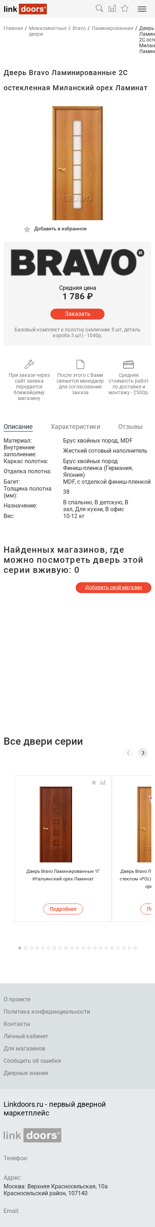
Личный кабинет (26, 1036)
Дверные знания (26, 1073)
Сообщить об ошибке (32, 1060)
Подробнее (63, 909)
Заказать (77, 313)
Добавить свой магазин (113, 587)
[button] (143, 753)
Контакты (17, 1024)
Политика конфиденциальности (47, 1011)
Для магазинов (24, 1048)
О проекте (17, 999)
